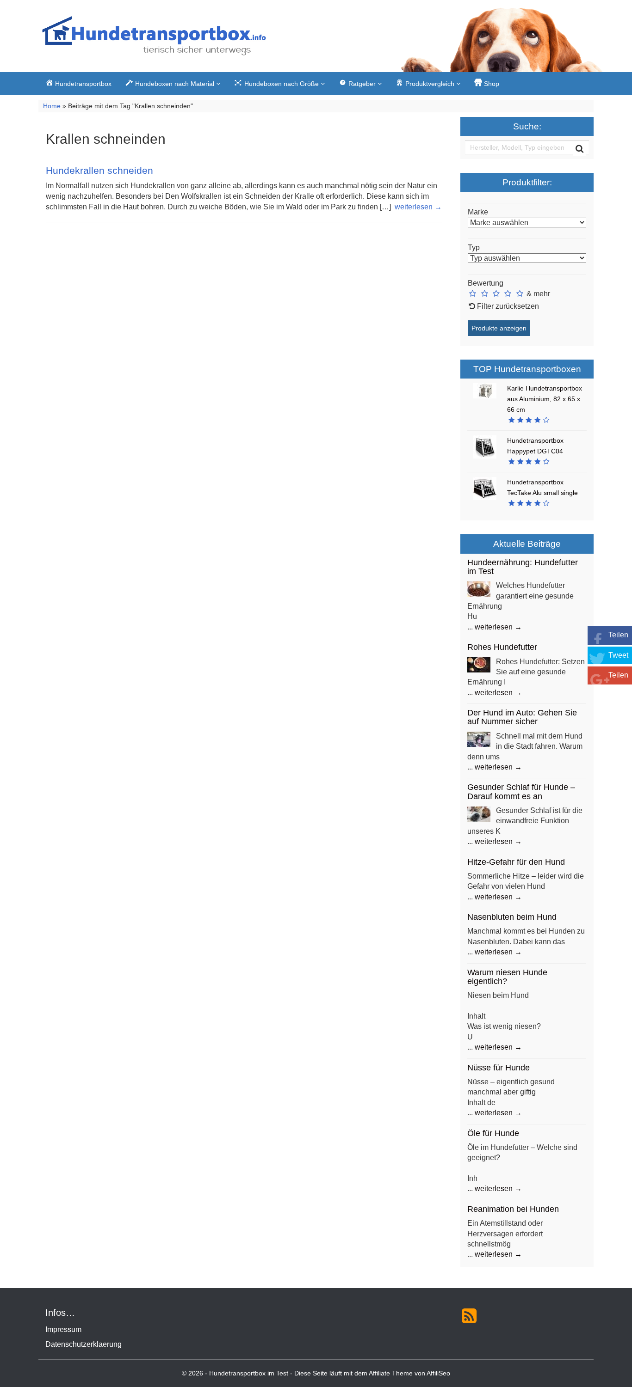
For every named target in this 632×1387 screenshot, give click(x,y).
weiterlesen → (418, 207)
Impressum (63, 1329)
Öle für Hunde (493, 1133)
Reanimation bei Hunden (513, 1209)
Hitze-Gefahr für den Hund (516, 862)
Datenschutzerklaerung (83, 1344)
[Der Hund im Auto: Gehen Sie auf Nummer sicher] (478, 739)
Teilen (618, 635)
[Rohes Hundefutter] (478, 664)
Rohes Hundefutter (502, 647)
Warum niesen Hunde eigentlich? (507, 977)
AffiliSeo (438, 1373)
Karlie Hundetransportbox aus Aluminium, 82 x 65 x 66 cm (544, 399)
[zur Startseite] (154, 38)
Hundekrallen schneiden (99, 170)
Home (52, 106)
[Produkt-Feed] (469, 1315)
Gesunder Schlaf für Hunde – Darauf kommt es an (521, 791)
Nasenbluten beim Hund (512, 917)
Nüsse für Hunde (498, 1067)
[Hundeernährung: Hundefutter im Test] (478, 589)
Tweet (618, 655)
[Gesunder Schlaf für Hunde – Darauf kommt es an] (478, 813)
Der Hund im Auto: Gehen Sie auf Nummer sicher (522, 717)
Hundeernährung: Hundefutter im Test (522, 567)
